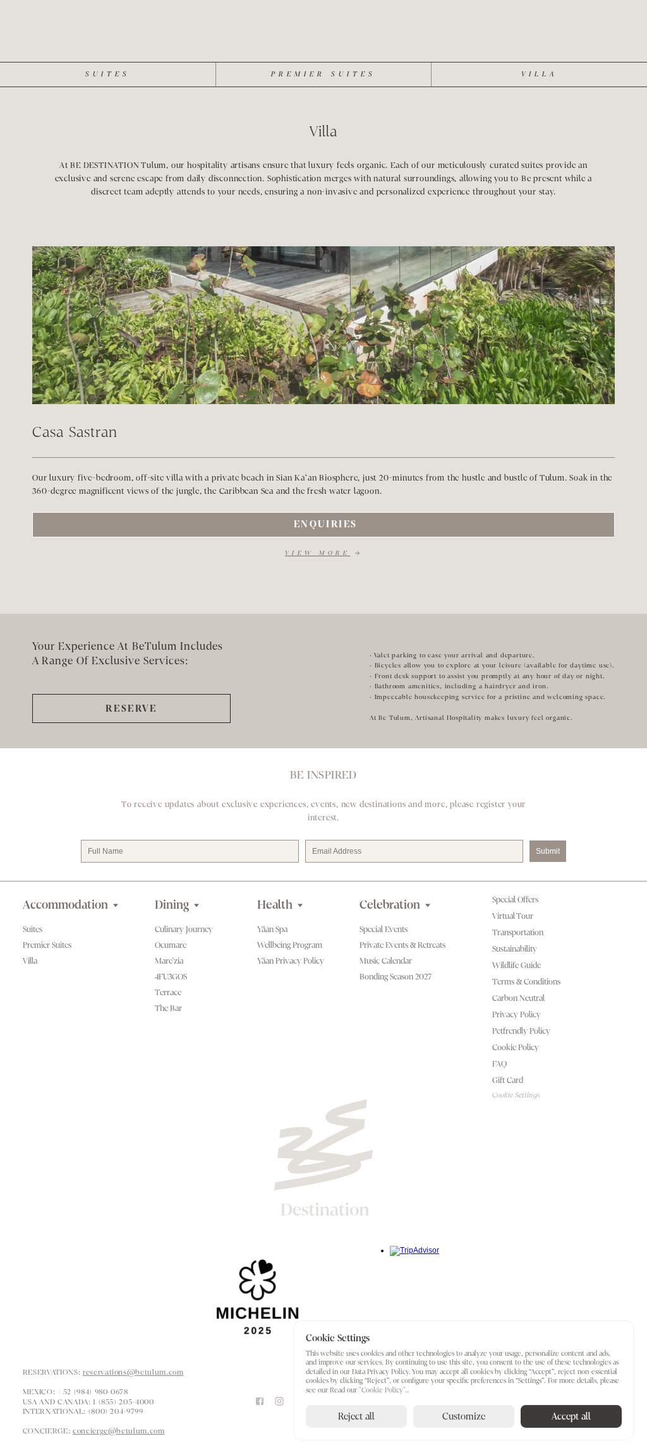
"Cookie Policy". (383, 1390)
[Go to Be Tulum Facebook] (259, 1402)
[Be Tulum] (324, 40)
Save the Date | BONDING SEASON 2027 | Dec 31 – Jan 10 (172, 8)
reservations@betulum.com (133, 1372)
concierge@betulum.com (119, 1431)
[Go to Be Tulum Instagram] (279, 1402)
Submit (548, 851)
